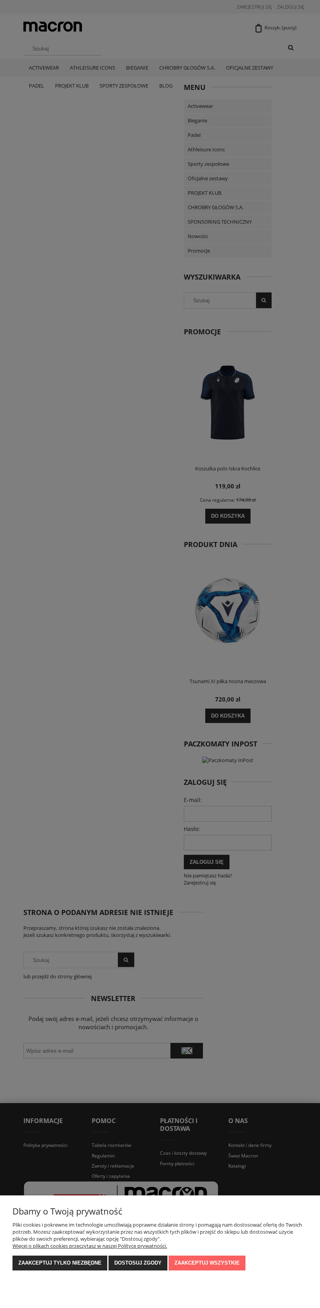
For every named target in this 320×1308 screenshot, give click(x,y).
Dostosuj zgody (138, 1263)
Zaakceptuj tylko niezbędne (59, 1263)
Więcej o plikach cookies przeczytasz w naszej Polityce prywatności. (89, 1245)
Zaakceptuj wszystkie (207, 1263)
